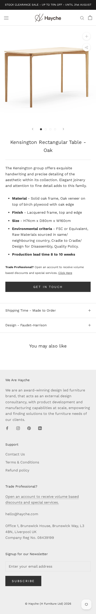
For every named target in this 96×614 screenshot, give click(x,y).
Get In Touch (48, 287)
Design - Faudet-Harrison (26, 325)
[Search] (82, 18)
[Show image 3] (50, 129)
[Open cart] (90, 17)
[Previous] (32, 129)
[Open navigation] (6, 18)
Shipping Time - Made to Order (30, 310)
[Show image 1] (41, 129)
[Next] (63, 129)
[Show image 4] (55, 129)
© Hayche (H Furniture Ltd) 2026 (48, 603)
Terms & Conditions (22, 462)
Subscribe (23, 581)
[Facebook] (7, 428)
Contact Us (15, 454)
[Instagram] (18, 428)
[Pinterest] (29, 428)
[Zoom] (86, 36)
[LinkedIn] (40, 428)
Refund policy (17, 470)
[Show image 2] (46, 129)
